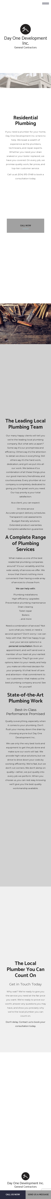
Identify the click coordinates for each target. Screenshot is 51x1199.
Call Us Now (13, 1194)
